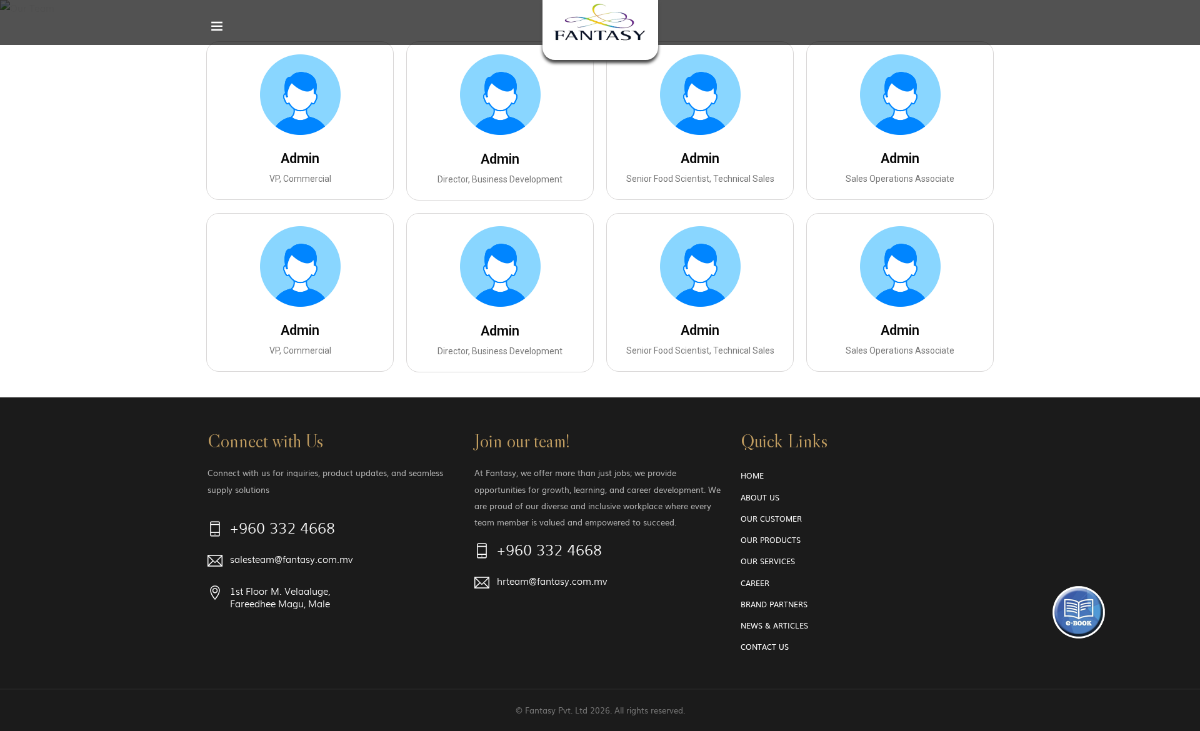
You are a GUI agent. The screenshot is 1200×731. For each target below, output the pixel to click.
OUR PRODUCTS (771, 539)
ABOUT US (760, 497)
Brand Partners (774, 604)
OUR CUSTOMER (771, 518)
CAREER (755, 583)
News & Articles (774, 625)
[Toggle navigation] (217, 28)
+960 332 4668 (282, 529)
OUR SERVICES (768, 561)
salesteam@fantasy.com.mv (291, 559)
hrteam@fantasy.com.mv (552, 581)
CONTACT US (765, 646)
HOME (752, 475)
